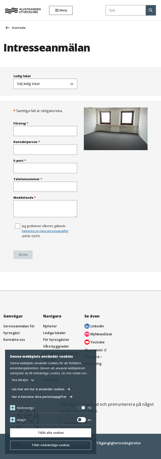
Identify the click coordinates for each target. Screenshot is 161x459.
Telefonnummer (27, 179)
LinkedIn (94, 326)
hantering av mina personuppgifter (45, 231)
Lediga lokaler (54, 333)
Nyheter (50, 326)
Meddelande (24, 198)
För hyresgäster (56, 339)
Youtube (94, 342)
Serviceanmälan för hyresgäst (19, 329)
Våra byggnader (56, 346)
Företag (20, 123)
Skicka (23, 255)
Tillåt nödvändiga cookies (51, 445)
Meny (63, 10)
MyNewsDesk (98, 334)
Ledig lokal (22, 76)
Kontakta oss (14, 339)
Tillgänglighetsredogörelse (118, 443)
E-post (19, 161)
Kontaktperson (26, 142)
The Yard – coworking (93, 360)
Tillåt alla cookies (51, 433)
